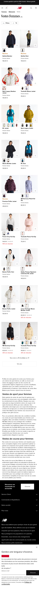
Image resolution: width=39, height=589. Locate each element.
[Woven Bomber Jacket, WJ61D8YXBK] (4, 160)
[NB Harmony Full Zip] (17, 337)
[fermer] (36, 547)
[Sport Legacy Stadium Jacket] (17, 83)
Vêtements (12, 12)
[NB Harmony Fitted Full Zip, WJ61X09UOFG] (26, 195)
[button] (6, 7)
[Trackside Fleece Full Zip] (35, 228)
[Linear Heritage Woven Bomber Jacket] (35, 300)
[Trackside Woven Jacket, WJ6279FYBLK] (22, 88)
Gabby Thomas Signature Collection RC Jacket (28, 272)
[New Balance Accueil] (19, 8)
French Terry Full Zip (8, 236)
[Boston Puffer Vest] (17, 264)
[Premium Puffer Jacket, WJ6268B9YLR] (4, 195)
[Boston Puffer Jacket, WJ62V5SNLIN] (8, 306)
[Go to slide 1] (18, 4)
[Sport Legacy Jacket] (35, 120)
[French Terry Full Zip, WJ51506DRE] (8, 233)
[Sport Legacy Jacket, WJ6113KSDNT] (26, 125)
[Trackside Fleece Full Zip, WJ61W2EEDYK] (35, 342)
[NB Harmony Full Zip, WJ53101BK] (4, 342)
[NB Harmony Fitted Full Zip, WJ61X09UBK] (22, 195)
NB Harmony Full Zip (8, 345)
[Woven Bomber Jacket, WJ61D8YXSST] (8, 160)
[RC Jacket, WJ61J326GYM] (8, 125)
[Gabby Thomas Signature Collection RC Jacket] (35, 264)
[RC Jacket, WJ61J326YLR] (16, 125)
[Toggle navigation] (2, 8)
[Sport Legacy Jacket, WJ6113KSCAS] (22, 125)
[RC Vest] (35, 155)
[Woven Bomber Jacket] (17, 155)
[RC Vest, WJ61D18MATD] (22, 160)
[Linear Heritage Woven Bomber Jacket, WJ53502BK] (22, 306)
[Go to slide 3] (20, 4)
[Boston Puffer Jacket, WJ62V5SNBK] (4, 306)
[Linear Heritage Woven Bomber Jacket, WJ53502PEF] (26, 306)
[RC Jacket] (17, 120)
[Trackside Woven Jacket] (35, 83)
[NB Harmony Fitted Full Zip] (35, 190)
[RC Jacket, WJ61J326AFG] (4, 125)
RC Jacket (5, 128)
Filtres (6, 23)
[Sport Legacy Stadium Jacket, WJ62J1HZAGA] (4, 88)
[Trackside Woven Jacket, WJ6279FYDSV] (26, 88)
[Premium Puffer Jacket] (17, 190)
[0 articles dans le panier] (35, 8)
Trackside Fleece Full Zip (28, 236)
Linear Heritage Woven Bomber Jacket (28, 309)
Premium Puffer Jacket (9, 201)
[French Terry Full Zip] (17, 228)
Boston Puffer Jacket (8, 309)
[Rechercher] (31, 7)
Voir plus (19, 364)
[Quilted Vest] (35, 45)
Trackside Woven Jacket (28, 91)
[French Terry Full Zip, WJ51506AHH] (4, 233)
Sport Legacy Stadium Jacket (9, 92)
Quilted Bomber (7, 56)
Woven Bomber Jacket (9, 163)
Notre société (6, 505)
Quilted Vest (24, 56)
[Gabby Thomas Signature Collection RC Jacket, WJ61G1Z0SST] (22, 269)
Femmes (4, 12)
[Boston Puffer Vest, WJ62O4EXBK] (4, 269)
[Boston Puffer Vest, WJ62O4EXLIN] (8, 269)
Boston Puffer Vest (8, 272)
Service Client (6, 494)
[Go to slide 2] (19, 4)
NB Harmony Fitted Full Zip (28, 199)
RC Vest (23, 163)
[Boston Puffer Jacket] (17, 300)
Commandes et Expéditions (11, 500)
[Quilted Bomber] (17, 45)
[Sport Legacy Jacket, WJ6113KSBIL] (31, 125)
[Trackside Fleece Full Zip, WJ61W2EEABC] (26, 342)
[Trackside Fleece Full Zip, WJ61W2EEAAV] (22, 342)
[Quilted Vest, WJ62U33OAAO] (22, 50)
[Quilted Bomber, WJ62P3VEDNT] (4, 50)
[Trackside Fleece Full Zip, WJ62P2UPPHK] (22, 233)
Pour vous (5, 511)
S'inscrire (27, 486)
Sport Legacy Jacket (27, 128)
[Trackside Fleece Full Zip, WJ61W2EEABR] (31, 342)
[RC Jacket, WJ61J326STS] (12, 125)
